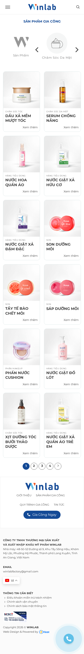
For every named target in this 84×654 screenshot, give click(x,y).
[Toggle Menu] (6, 8)
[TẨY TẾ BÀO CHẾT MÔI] (21, 282)
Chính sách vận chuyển (22, 601)
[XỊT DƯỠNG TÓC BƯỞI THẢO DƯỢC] (21, 411)
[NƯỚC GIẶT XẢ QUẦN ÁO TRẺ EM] (62, 411)
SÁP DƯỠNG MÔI (62, 308)
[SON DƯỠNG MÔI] (62, 218)
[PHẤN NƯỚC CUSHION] (21, 347)
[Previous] (37, 50)
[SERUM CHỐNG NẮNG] (62, 90)
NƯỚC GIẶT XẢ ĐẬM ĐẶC (19, 246)
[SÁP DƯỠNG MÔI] (62, 282)
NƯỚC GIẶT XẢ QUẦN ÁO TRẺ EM (60, 442)
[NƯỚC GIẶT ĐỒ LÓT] (62, 347)
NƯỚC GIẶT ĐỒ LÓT (60, 375)
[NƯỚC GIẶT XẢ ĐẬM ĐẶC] (21, 218)
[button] (78, 7)
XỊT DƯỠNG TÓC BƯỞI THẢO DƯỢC (20, 442)
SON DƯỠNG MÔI (58, 246)
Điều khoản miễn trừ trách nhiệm (29, 597)
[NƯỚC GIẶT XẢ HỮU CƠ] (62, 154)
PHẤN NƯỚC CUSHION (17, 375)
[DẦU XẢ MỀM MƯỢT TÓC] (21, 90)
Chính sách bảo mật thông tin (27, 606)
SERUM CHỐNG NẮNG (61, 118)
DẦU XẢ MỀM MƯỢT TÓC (18, 118)
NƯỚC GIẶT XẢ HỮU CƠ (60, 182)
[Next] (76, 50)
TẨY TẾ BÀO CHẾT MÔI (16, 310)
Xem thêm (30, 127)
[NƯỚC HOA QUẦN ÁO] (21, 154)
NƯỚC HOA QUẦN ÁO (16, 182)
